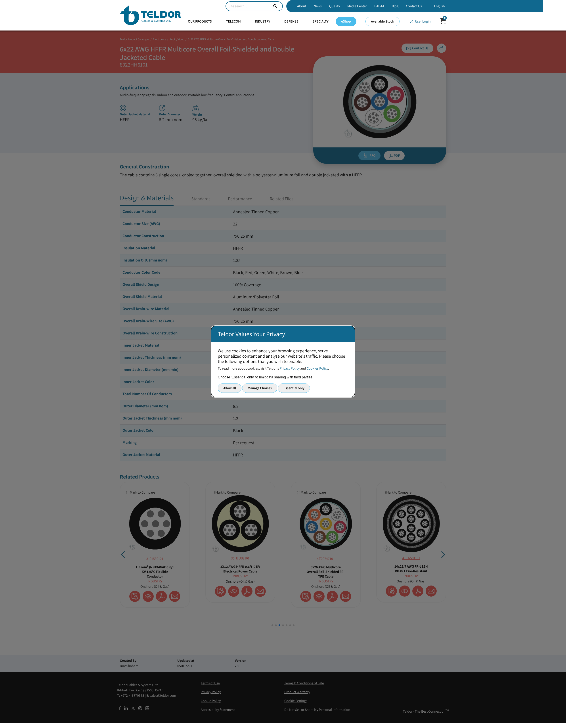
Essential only (293, 388)
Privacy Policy (290, 368)
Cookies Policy (317, 368)
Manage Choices (260, 388)
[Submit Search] (275, 6)
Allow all (229, 388)
